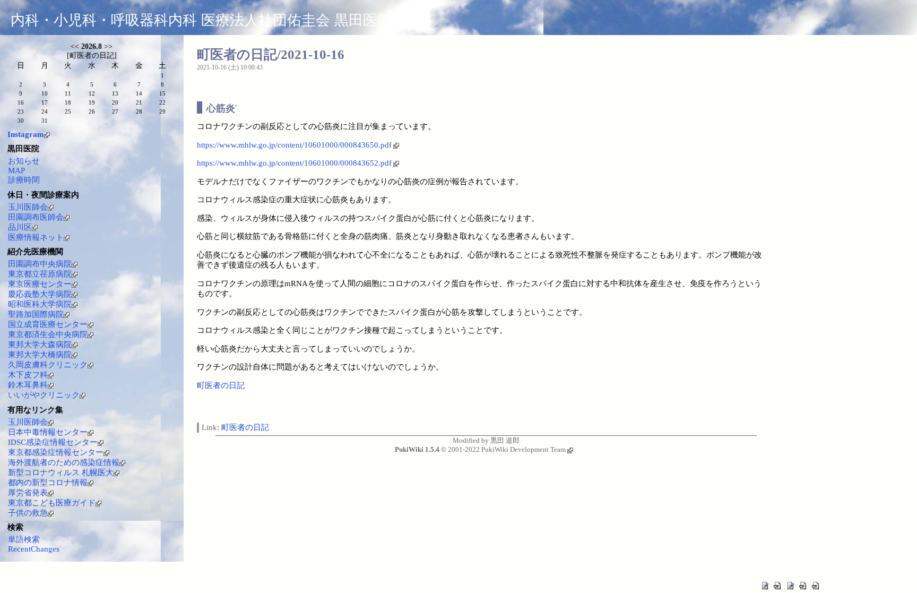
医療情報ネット (36, 237)
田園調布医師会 (36, 217)
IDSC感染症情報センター (53, 442)
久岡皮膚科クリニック (48, 364)
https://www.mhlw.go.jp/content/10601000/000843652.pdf (294, 163)
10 (44, 93)
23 (21, 111)
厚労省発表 (28, 492)
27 (115, 111)
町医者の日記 (221, 385)
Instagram (25, 134)
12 (92, 93)
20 (115, 102)
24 (44, 111)
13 (115, 93)
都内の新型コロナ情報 (48, 482)
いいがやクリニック (44, 395)
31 (44, 120)
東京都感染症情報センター (55, 452)
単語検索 (24, 539)
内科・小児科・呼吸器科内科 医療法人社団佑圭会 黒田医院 (201, 20)
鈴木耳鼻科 (28, 385)
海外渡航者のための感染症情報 (63, 462)
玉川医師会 (28, 207)
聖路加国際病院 (36, 314)
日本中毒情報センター (48, 432)
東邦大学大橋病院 (40, 354)
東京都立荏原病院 (40, 274)
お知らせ (24, 161)
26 (92, 111)
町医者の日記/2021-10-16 (270, 54)
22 (162, 102)
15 (162, 93)
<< (75, 46)
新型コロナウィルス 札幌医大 (61, 472)
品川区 (20, 227)
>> (108, 46)
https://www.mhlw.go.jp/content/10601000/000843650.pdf (294, 145)
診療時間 (24, 180)
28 (139, 111)
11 (68, 93)
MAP (16, 170)
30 (21, 120)
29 (162, 111)
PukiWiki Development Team (523, 449)
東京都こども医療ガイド (52, 503)
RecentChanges (33, 549)
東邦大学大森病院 (40, 344)
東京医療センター (40, 284)
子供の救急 (28, 513)
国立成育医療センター (48, 324)
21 (139, 102)
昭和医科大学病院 (40, 304)
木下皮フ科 (28, 375)
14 (139, 93)
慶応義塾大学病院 (40, 294)
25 (68, 111)
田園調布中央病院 (40, 264)
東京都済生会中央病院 (48, 334)
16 (21, 102)
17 (44, 102)
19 (92, 102)
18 (68, 102)
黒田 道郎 (505, 440)
